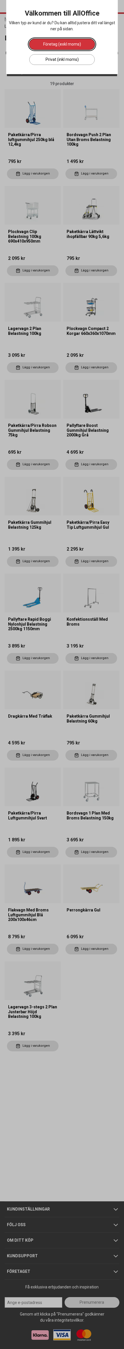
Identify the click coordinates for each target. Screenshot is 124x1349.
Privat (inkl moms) (62, 59)
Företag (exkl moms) (62, 44)
